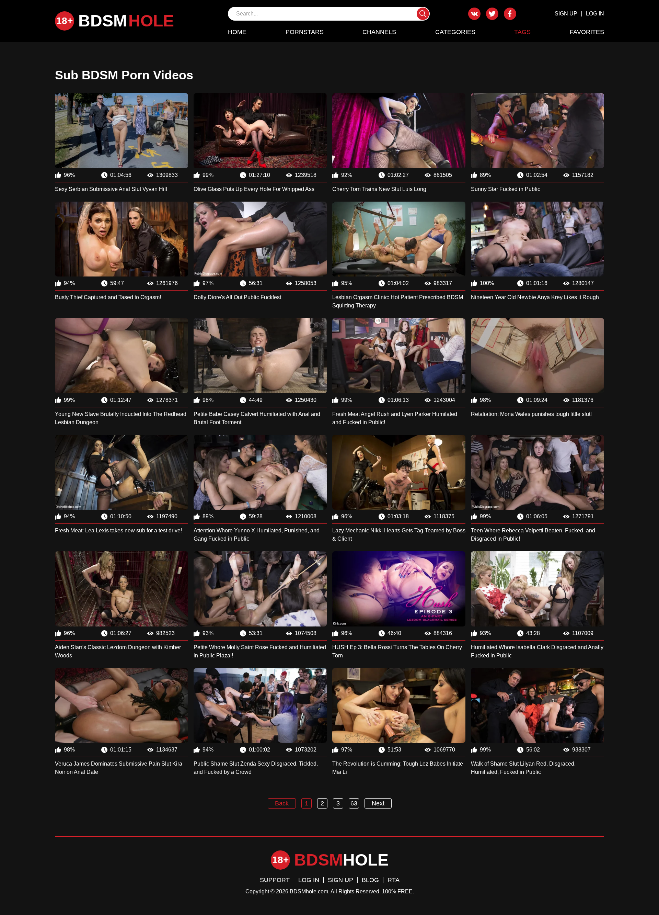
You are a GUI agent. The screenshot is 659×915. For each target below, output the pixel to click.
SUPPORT (275, 880)
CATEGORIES (455, 32)
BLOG (370, 880)
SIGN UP (566, 13)
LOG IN (595, 13)
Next (378, 803)
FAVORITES (587, 32)
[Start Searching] (423, 14)
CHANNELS (379, 32)
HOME (237, 32)
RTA (394, 880)
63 (353, 803)
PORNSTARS (305, 32)
